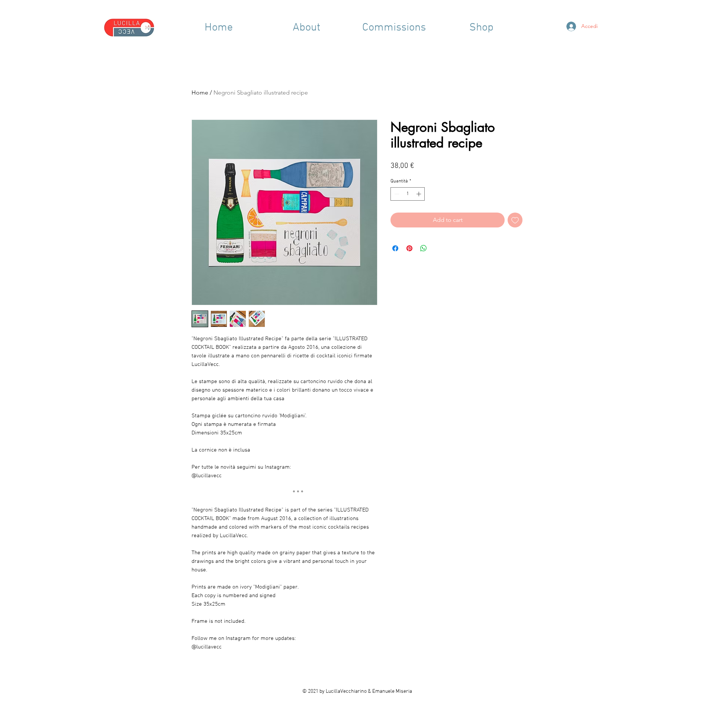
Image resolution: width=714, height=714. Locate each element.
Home (200, 92)
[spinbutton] (408, 194)
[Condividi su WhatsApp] (423, 248)
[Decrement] (396, 194)
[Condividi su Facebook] (395, 248)
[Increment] (419, 194)
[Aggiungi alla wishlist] (515, 220)
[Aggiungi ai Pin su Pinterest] (409, 248)
